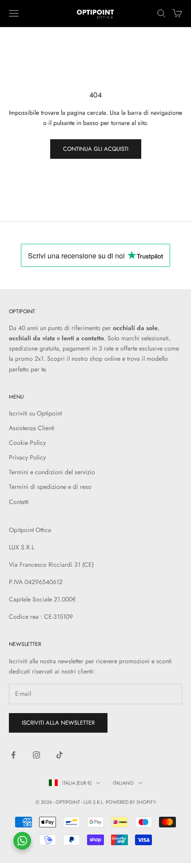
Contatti (19, 501)
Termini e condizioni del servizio (52, 472)
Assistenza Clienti (32, 427)
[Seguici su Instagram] (36, 754)
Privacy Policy (27, 457)
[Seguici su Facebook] (13, 754)
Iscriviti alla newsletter (58, 722)
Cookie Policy (27, 442)
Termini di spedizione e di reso (50, 486)
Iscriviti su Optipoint (35, 413)
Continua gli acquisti (95, 149)
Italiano (123, 782)
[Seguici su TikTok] (59, 754)
